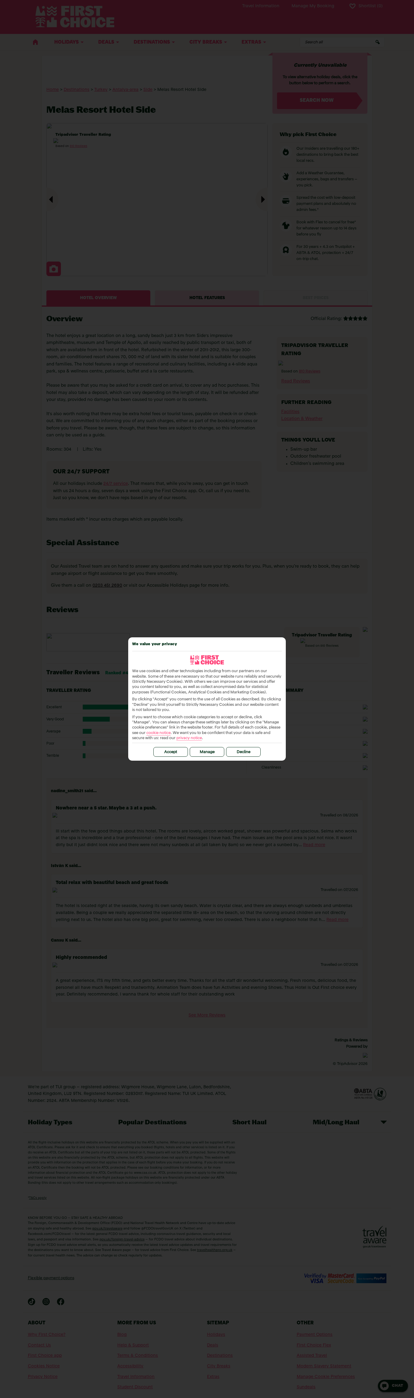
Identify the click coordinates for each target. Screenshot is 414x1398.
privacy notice (189, 738)
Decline (243, 752)
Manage (207, 752)
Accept (170, 752)
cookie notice (158, 733)
